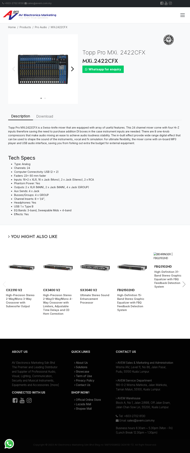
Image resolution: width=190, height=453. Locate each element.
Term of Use (84, 376)
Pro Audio (41, 27)
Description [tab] (20, 116)
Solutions (81, 367)
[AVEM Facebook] (162, 3)
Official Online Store (88, 400)
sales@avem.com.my (39, 3)
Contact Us (83, 385)
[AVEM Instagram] (170, 3)
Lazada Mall (83, 404)
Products (25, 27)
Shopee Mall (84, 408)
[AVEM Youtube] (166, 3)
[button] (35, 353)
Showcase (82, 371)
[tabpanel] (95, 172)
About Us (82, 362)
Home (12, 27)
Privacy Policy (85, 380)
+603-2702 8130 (14, 3)
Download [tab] (44, 116)
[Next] (72, 69)
